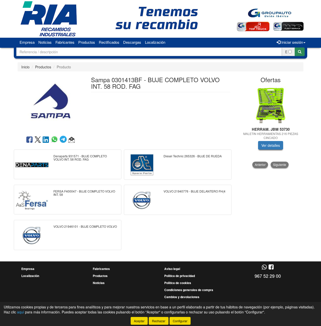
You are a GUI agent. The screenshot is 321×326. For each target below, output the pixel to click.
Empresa (27, 42)
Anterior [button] (260, 164)
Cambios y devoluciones (181, 297)
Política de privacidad (179, 275)
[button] (71, 140)
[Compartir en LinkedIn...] (46, 140)
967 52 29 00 (268, 275)
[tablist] (271, 127)
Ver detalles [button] (270, 145)
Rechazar (158, 321)
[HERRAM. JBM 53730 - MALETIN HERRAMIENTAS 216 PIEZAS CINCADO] (271, 105)
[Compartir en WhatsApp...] (55, 140)
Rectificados (109, 42)
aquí (20, 311)
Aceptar (139, 321)
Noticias (45, 42)
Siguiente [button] (279, 164)
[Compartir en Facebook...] (29, 140)
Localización (155, 42)
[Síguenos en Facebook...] (271, 267)
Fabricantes (64, 42)
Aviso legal (172, 268)
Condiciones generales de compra (188, 290)
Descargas (132, 42)
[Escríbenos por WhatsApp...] (264, 267)
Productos (86, 42)
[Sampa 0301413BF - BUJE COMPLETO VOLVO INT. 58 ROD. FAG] (50, 103)
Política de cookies (177, 283)
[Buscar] (300, 52)
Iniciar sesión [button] (291, 42)
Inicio (25, 66)
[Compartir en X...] (38, 140)
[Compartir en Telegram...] (64, 140)
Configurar (180, 321)
